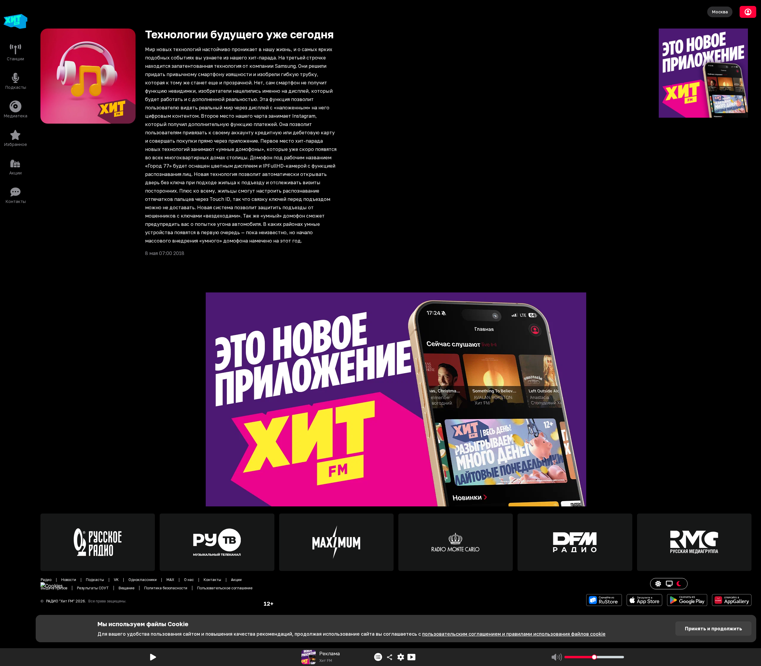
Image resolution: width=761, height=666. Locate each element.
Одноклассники (142, 579)
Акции (236, 579)
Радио (46, 579)
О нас (189, 579)
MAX (170, 579)
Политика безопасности (165, 588)
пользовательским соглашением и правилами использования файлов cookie (514, 634)
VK (116, 579)
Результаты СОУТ (93, 588)
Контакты (212, 579)
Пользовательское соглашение (224, 588)
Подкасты (95, 579)
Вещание (126, 588)
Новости (68, 579)
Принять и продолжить (713, 629)
